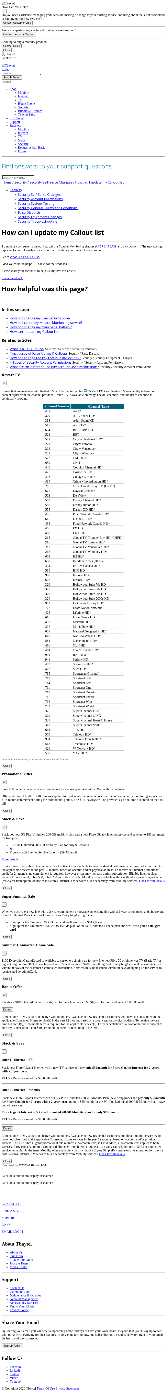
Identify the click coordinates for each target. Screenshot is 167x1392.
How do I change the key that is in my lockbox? (45, 358)
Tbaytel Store (26, 114)
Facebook (16, 1367)
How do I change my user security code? (40, 318)
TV (20, 100)
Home (7, 182)
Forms (22, 151)
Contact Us (17, 1288)
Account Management (24, 1299)
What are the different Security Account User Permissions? (54, 367)
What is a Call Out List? (25, 257)
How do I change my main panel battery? (41, 327)
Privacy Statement (67, 1388)
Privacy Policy (19, 1310)
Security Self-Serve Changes (51, 182)
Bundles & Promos (30, 111)
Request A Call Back (31, 147)
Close (6, 50)
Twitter (14, 1374)
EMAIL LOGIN (12, 1231)
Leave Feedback (12, 278)
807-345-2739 (107, 246)
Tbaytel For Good (21, 1259)
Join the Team (19, 1263)
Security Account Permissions (40, 199)
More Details (10, 859)
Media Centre (18, 1267)
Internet (23, 96)
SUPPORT (9, 1217)
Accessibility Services (24, 1302)
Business (15, 125)
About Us (16, 1252)
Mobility (23, 92)
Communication (20, 1291)
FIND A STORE (13, 1211)
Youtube (15, 1381)
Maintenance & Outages (25, 1295)
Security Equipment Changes (40, 217)
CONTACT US (12, 1204)
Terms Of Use (46, 1388)
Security (23, 107)
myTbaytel (17, 118)
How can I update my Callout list (99, 182)
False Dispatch (29, 212)
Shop (13, 89)
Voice (21, 140)
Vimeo (14, 1378)
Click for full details (152, 881)
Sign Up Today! (12, 1345)
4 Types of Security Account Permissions (40, 362)
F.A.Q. (6, 1224)
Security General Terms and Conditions (48, 208)
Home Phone (26, 103)
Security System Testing (36, 203)
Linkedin (15, 1370)
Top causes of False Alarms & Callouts (39, 353)
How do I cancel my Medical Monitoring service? (46, 322)
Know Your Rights (22, 1306)
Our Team (16, 1256)
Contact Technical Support (18, 34)
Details (7, 1009)
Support (15, 122)
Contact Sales (11, 45)
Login (5, 69)
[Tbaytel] (8, 65)
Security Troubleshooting (37, 221)
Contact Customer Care (17, 22)
